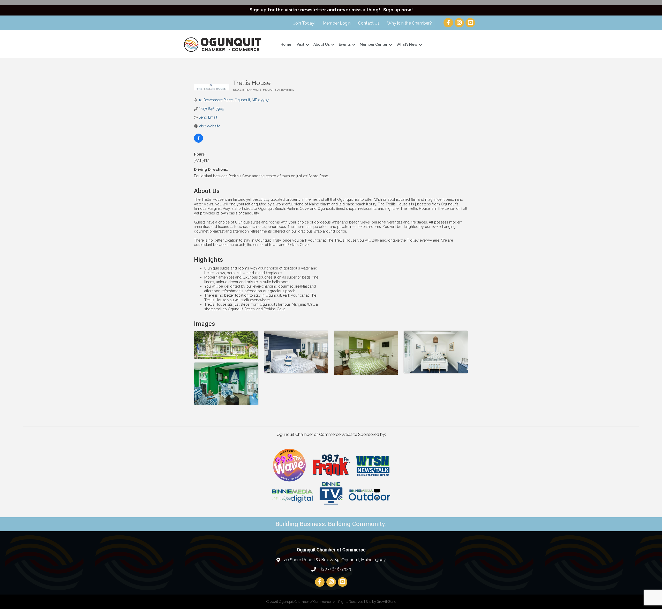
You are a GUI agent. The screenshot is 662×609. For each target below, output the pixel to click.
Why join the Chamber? (409, 23)
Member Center (373, 44)
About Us (321, 44)
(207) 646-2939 (335, 569)
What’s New (406, 44)
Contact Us (369, 23)
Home (286, 44)
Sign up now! (398, 9)
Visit (300, 44)
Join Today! (304, 23)
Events (345, 44)
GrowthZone (386, 602)
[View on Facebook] (198, 141)
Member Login (337, 23)
